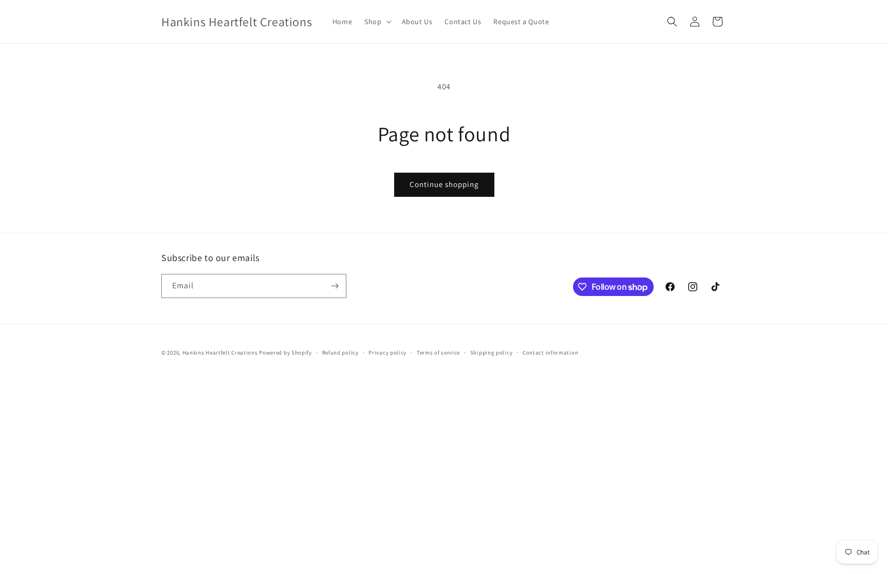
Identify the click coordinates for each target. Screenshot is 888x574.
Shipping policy (491, 352)
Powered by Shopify (285, 352)
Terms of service (438, 352)
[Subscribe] (334, 286)
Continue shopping (444, 184)
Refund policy (340, 352)
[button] (376, 21)
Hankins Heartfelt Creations (220, 352)
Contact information (550, 352)
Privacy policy (387, 352)
